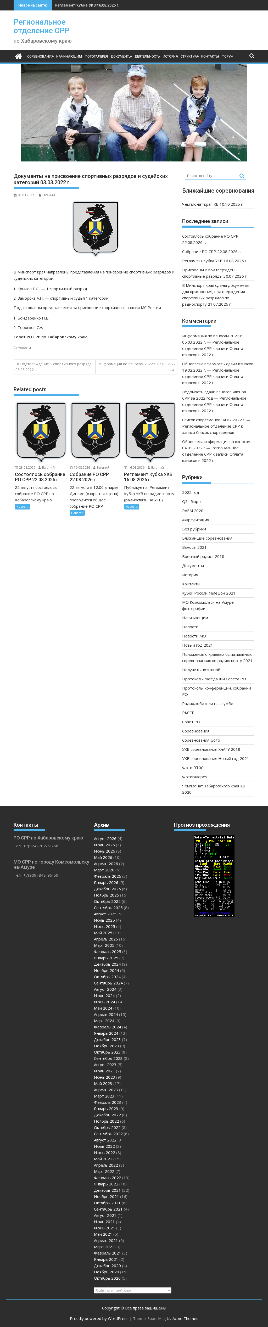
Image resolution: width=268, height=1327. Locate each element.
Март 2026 (104, 869)
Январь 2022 (106, 1183)
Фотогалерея (96, 56)
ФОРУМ (227, 56)
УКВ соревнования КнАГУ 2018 (211, 749)
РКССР (188, 712)
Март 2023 (104, 1096)
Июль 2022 (104, 1146)
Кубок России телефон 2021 (209, 593)
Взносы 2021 (194, 547)
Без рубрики (194, 528)
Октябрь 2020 (107, 1278)
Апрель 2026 (106, 863)
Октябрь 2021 (107, 1202)
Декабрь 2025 (107, 888)
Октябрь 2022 (107, 1127)
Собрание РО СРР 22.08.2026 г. (211, 251)
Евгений (48, 195)
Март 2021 (104, 1246)
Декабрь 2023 (107, 1039)
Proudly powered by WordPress (99, 1318)
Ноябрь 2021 (106, 1196)
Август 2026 (105, 838)
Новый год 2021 (197, 645)
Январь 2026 (106, 882)
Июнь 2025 (104, 926)
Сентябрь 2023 (108, 1058)
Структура (189, 56)
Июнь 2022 (104, 1152)
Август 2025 (105, 913)
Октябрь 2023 (107, 1052)
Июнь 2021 (104, 1227)
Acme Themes (185, 1318)
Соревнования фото (201, 740)
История (170, 56)
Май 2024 (103, 1008)
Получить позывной (201, 669)
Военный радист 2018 (203, 556)
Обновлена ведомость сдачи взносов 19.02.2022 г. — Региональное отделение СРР (217, 370)
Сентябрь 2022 (108, 1133)
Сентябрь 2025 (108, 907)
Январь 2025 (106, 957)
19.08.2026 (81, 467)
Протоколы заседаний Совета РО (214, 678)
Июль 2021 (104, 1221)
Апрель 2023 (106, 1089)
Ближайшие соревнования (207, 538)
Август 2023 (105, 1064)
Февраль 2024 (107, 1026)
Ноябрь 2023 (106, 1045)
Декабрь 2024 (107, 964)
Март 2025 (104, 945)
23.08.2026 (26, 467)
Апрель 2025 (106, 939)
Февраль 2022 (107, 1177)
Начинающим (69, 56)
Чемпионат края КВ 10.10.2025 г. (212, 204)
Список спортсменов (215, 432)
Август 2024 (105, 989)
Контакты (210, 56)
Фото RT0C (192, 767)
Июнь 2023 (104, 1077)
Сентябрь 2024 (108, 983)
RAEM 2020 (192, 510)
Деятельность (147, 56)
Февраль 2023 (107, 1102)
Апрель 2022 (106, 1165)
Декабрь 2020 (107, 1265)
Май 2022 (103, 1158)
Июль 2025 (104, 920)
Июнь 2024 (104, 1001)
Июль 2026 (104, 844)
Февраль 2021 (107, 1253)
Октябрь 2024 (107, 976)
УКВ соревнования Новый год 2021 (215, 758)
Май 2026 (103, 857)
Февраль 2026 (107, 876)
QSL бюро (191, 501)
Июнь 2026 (104, 851)
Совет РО (191, 721)
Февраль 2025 (107, 951)
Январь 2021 (106, 1259)
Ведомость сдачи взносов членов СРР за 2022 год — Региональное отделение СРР (214, 398)
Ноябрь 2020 (106, 1271)
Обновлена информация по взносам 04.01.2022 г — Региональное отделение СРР (216, 448)
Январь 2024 (106, 1033)
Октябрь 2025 (107, 901)
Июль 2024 (104, 995)
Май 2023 (103, 1083)
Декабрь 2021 (107, 1190)
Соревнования (40, 56)
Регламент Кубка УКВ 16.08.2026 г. (87, 5)
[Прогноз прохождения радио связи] (214, 915)
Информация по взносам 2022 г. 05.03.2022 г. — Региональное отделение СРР (212, 342)
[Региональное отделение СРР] (19, 55)
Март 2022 (104, 1171)
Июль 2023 (104, 1070)
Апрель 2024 (106, 1014)
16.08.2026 (135, 467)
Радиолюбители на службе (207, 703)
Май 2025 (103, 932)
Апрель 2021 (106, 1240)
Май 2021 (103, 1234)
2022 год (190, 492)
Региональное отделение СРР (42, 26)
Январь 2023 (106, 1108)
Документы (121, 56)
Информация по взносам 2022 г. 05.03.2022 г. (137, 366)
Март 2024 (104, 1020)
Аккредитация (195, 519)
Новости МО (194, 636)
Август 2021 (105, 1215)
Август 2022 (105, 1140)
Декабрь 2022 (107, 1114)
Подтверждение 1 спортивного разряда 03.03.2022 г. (53, 366)
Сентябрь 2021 (108, 1209)
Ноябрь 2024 (106, 970)
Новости (24, 347)
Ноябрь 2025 (106, 895)
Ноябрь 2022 (106, 1121)
